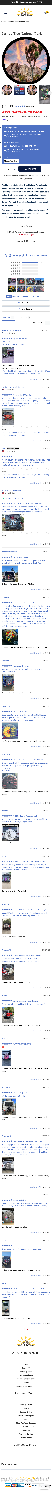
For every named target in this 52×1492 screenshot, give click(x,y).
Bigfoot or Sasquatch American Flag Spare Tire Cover (22, 1270)
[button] (44, 379)
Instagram (21, 1457)
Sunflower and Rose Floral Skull (14, 891)
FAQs (26, 1364)
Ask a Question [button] (27, 309)
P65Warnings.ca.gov (26, 235)
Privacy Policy (26, 1405)
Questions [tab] (23, 317)
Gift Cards (26, 1430)
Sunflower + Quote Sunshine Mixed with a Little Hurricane (24, 741)
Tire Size (7, 157)
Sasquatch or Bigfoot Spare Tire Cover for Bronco (21, 1025)
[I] (12, 289)
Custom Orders (26, 1412)
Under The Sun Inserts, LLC (25, 1478)
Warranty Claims (26, 1375)
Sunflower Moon (8, 843)
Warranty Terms (26, 1372)
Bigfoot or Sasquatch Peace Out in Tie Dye (18, 584)
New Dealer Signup (26, 1416)
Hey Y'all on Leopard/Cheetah (13, 936)
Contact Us (26, 1368)
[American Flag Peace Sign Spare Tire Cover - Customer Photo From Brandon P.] (21, 289)
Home (3, 22)
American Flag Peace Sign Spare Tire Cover (18, 693)
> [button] (32, 1328)
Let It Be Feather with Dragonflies (14, 1227)
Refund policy (26, 1438)
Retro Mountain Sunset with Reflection (16, 1318)
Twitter (5, 1457)
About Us (26, 1408)
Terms (26, 1383)
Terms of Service (26, 1434)
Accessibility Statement (26, 1386)
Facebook (10, 1457)
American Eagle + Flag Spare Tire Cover (17, 982)
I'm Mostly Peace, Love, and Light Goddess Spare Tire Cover (24, 647)
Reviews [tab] (6, 317)
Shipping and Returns (26, 1379)
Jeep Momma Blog (26, 1427)
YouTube (16, 1457)
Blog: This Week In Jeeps (26, 1423)
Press (26, 1419)
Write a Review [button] (27, 303)
